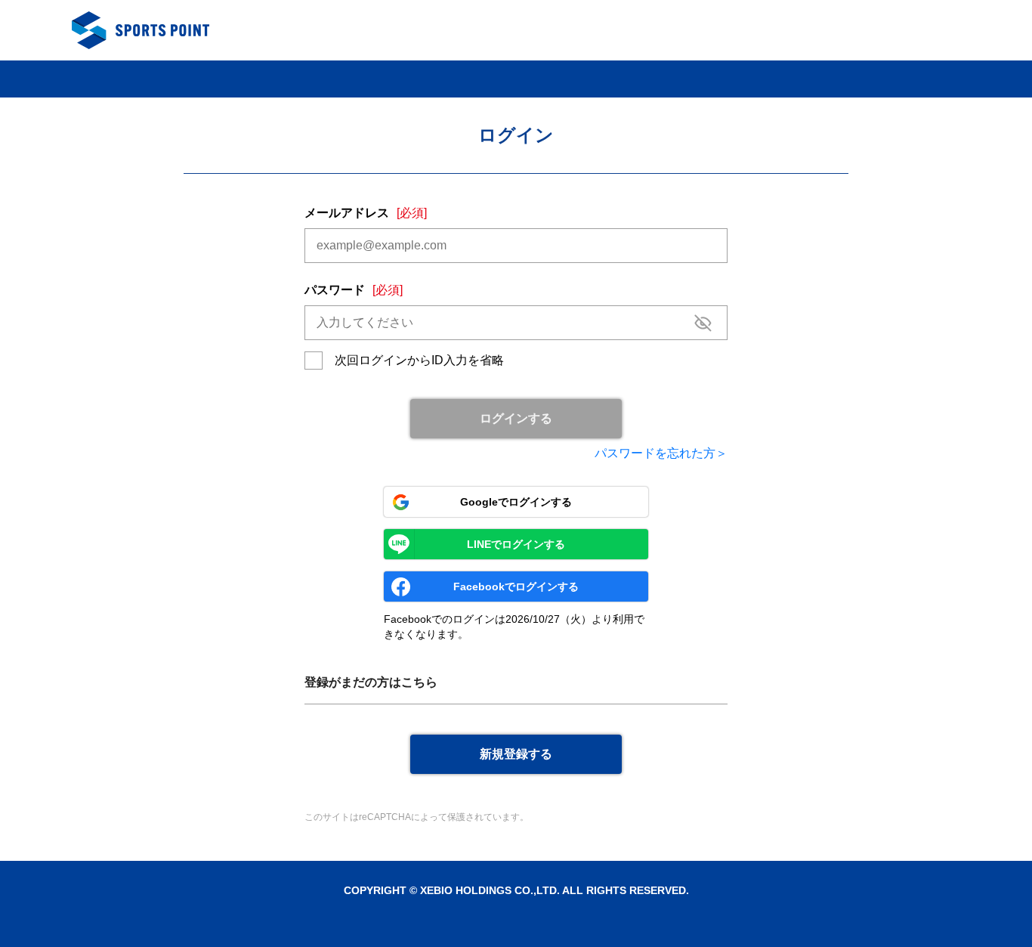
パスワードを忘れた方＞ (661, 453)
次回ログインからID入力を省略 (419, 360)
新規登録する (516, 753)
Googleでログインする (516, 502)
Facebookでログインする (516, 586)
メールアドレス (365, 212)
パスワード (353, 289)
